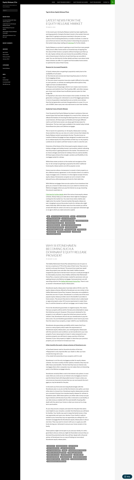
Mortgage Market (70, 229)
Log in (4, 77)
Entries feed (5, 80)
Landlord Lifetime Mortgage (55, 227)
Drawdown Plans (62, 446)
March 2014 (6, 54)
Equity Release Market (53, 218)
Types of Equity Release (53, 233)
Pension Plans (82, 229)
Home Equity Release (82, 220)
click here (71, 43)
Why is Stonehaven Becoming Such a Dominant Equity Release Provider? (66, 250)
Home (53, 2)
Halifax (65, 450)
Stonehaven (65, 459)
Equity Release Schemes (63, 2)
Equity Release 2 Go (10, 2)
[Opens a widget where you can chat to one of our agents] (127, 477)
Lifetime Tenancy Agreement (55, 229)
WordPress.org (6, 84)
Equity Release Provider (67, 448)
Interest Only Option (53, 454)
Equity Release (81, 216)
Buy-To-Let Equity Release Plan (60, 216)
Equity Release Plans (53, 220)
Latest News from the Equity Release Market (64, 21)
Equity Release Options (68, 218)
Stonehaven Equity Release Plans (56, 461)
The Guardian (76, 231)
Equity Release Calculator (80, 2)
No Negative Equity (66, 456)
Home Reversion (70, 222)
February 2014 (6, 56)
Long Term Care (78, 454)
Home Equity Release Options (55, 222)
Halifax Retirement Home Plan (70, 281)
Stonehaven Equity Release (78, 459)
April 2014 (5, 52)
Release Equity (51, 231)
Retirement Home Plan (80, 456)
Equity (73, 216)
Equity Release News (95, 2)
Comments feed (6, 82)
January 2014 (6, 59)
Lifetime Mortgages (71, 227)
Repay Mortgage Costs (64, 231)
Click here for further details (54, 194)
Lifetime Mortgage (67, 454)
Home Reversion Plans (53, 225)
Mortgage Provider (52, 456)
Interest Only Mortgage (75, 452)
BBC (48, 216)
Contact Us (106, 2)
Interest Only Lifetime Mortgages (71, 225)
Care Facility (50, 446)
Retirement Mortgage (53, 459)
